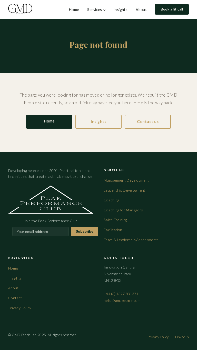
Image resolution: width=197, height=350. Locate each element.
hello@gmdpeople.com (122, 300)
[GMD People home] (20, 9)
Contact (15, 298)
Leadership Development (124, 190)
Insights (120, 9)
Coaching (111, 200)
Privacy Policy (19, 308)
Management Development (126, 180)
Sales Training (115, 220)
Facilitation (113, 230)
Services (94, 9)
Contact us (148, 121)
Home (74, 9)
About (141, 9)
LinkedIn (182, 337)
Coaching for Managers (123, 210)
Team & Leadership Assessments (131, 240)
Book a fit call (172, 9)
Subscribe (84, 231)
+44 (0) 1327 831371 (121, 294)
